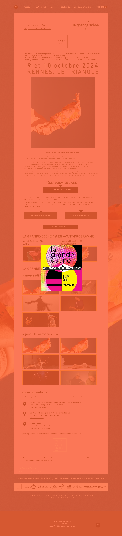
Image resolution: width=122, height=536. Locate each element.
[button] (99, 248)
